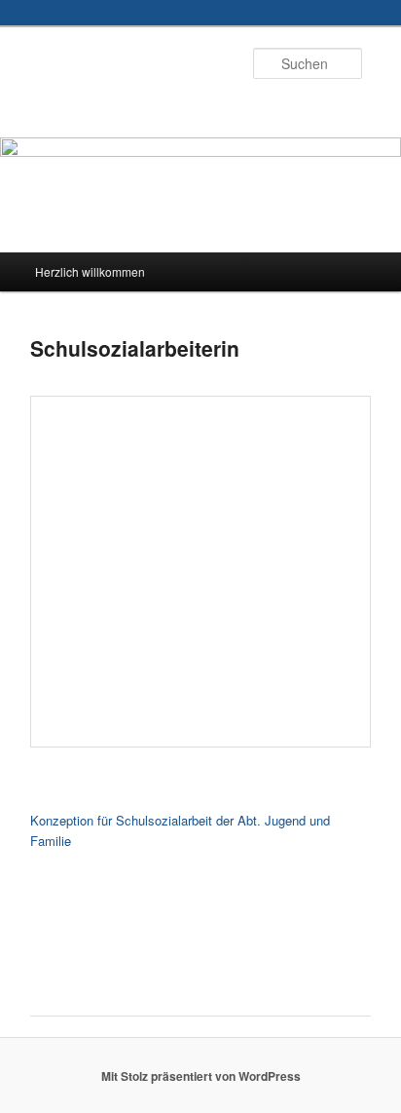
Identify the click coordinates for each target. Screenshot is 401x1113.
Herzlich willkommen (90, 271)
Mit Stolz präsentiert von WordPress (201, 1076)
